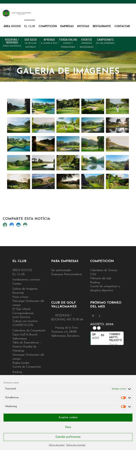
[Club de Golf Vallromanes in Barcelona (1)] (68, 125)
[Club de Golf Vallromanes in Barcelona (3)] (92, 125)
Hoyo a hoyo (20, 297)
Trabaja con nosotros (25, 321)
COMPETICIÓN (48, 26)
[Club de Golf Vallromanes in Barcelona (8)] (18, 125)
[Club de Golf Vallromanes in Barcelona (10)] (18, 162)
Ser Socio (30, 43)
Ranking (17, 372)
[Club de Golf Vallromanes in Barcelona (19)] (92, 106)
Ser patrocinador (61, 270)
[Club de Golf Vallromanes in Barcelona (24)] (43, 143)
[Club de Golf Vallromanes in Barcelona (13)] (68, 162)
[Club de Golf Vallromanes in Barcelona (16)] (117, 162)
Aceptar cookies (68, 417)
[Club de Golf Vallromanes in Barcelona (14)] (43, 162)
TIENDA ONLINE (68, 43)
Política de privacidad (75, 445)
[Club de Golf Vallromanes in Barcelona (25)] (92, 181)
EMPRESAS (67, 26)
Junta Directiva (21, 317)
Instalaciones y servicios (26, 279)
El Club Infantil (21, 309)
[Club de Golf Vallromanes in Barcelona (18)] (117, 106)
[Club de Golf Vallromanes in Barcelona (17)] (43, 125)
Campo (16, 283)
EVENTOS (87, 43)
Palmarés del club (100, 278)
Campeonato (105, 41)
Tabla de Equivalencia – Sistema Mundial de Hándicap (26, 346)
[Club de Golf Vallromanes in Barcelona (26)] (117, 181)
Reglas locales (20, 363)
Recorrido (18, 293)
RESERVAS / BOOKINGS (12, 42)
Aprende (49, 41)
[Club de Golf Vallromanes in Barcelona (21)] (18, 181)
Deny (68, 427)
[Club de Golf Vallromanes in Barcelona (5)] (68, 106)
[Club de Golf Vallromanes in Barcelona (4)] (68, 143)
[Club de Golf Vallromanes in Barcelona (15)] (92, 162)
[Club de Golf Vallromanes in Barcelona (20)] (18, 106)
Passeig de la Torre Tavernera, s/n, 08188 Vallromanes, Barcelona (65, 331)
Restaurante (102, 26)
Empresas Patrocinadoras (66, 274)
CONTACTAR (122, 26)
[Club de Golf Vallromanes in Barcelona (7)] (117, 143)
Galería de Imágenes (25, 289)
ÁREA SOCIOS (12, 26)
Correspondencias (23, 313)
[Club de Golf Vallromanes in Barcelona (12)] (117, 125)
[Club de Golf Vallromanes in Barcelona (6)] (92, 143)
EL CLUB (29, 26)
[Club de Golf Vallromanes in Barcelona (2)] (43, 106)
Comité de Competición (26, 366)
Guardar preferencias (68, 437)
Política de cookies (56, 445)
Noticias (83, 26)
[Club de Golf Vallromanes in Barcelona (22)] (43, 181)
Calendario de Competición (28, 330)
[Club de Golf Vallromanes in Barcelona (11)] (18, 143)
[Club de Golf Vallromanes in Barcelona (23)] (68, 181)
